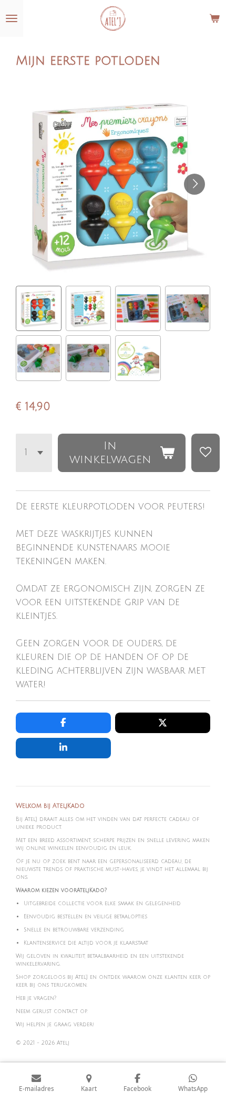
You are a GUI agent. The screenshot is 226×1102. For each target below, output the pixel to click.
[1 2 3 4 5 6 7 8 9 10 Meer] (34, 453)
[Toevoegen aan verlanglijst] (205, 453)
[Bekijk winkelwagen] (214, 18)
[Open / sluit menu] (11, 18)
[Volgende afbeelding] (194, 184)
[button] (38, 309)
